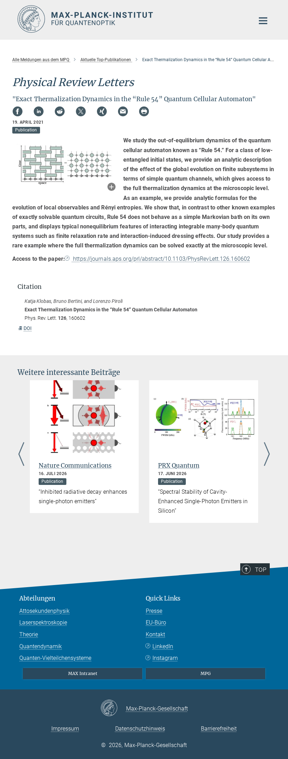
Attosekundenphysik (44, 611)
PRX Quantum (178, 465)
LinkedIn (162, 646)
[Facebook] (17, 111)
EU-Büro (156, 622)
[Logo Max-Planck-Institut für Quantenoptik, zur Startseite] (132, 19)
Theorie (28, 634)
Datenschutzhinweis (140, 728)
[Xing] (102, 111)
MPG (206, 673)
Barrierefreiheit (219, 728)
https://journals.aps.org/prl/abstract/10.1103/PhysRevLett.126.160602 (161, 258)
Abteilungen (37, 598)
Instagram (165, 658)
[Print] (144, 111)
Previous (21, 455)
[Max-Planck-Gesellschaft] (113, 708)
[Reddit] (59, 111)
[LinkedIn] (38, 111)
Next (266, 455)
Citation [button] (29, 286)
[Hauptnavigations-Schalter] (263, 21)
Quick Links (163, 598)
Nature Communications (75, 465)
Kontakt (155, 634)
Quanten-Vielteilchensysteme (55, 658)
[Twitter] (81, 111)
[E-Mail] (123, 111)
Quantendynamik (40, 646)
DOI (28, 328)
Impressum (65, 728)
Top (260, 569)
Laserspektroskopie (43, 622)
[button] (111, 187)
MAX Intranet (82, 673)
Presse (154, 611)
